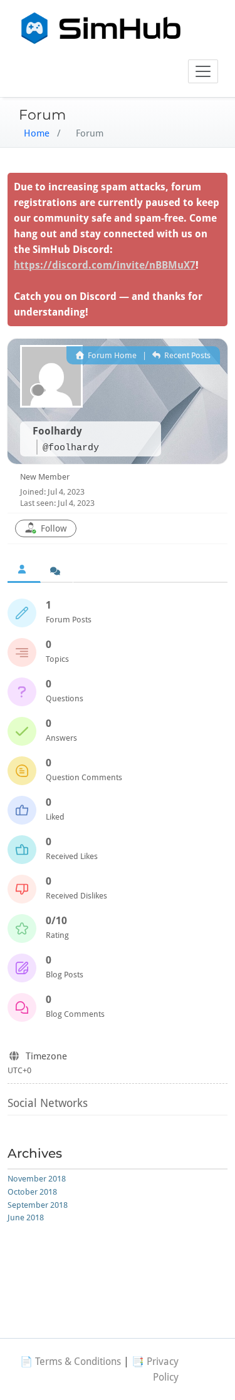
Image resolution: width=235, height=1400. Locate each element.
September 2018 (38, 1205)
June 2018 (26, 1217)
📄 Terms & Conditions (70, 1361)
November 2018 (37, 1178)
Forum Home (111, 355)
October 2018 (32, 1192)
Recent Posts (186, 355)
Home (37, 133)
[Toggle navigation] (203, 71)
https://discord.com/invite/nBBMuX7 (105, 265)
